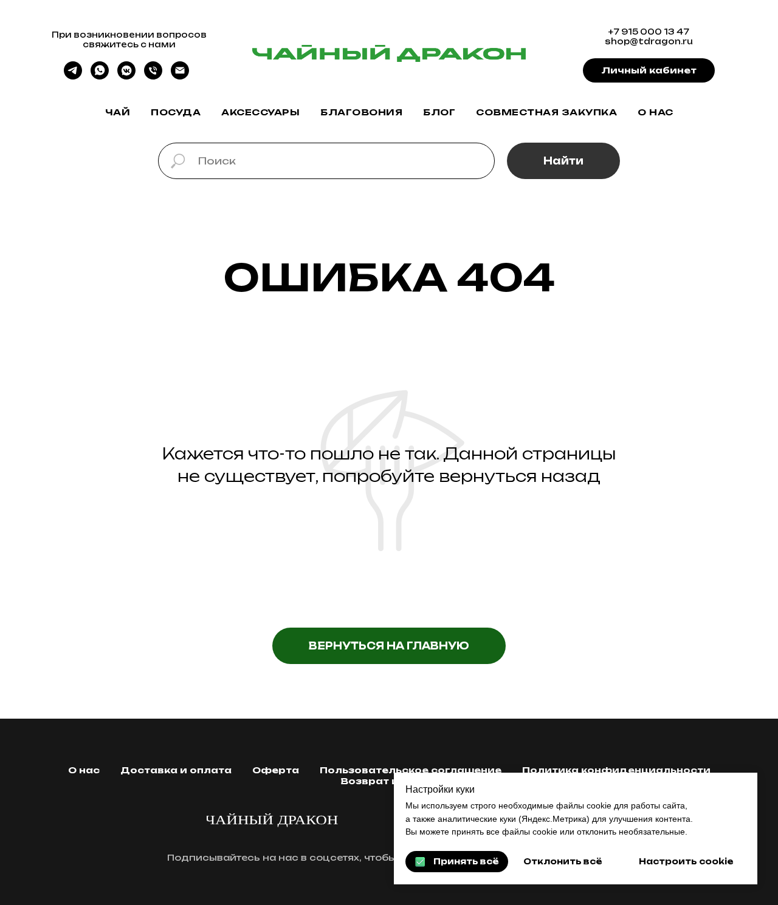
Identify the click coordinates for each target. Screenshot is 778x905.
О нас (655, 112)
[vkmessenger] (126, 76)
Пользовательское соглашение (410, 770)
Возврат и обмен (389, 781)
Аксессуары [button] (260, 112)
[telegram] (73, 76)
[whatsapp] (100, 76)
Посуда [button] (176, 112)
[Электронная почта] (180, 76)
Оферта (275, 770)
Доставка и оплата (176, 770)
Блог (439, 112)
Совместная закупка (546, 112)
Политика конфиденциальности (616, 770)
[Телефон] (153, 76)
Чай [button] (118, 112)
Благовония (361, 112)
